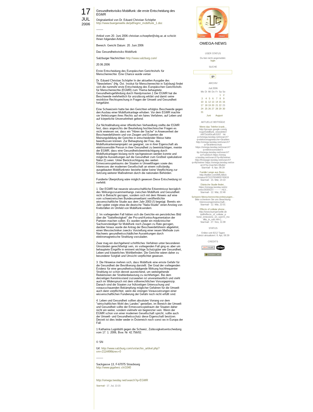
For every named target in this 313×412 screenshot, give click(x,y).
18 (206, 105)
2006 (86, 24)
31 (202, 112)
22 (220, 105)
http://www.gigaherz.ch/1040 (113, 367)
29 (220, 108)
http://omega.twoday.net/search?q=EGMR (122, 380)
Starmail (100, 385)
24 (202, 108)
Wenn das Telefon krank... (213, 126)
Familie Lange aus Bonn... (213, 172)
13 (213, 102)
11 (206, 102)
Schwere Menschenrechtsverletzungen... (213, 197)
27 (213, 108)
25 (206, 108)
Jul (86, 19)
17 (85, 11)
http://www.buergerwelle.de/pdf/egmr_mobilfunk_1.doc (129, 23)
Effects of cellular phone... (213, 209)
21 (216, 105)
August (219, 115)
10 (202, 102)
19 (209, 105)
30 (224, 108)
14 (216, 102)
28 (216, 108)
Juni (209, 115)
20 (213, 105)
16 (224, 102)
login (213, 60)
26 (209, 108)
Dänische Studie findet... (213, 184)
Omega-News (213, 43)
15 (220, 102)
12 (209, 102)
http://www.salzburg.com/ (141, 58)
